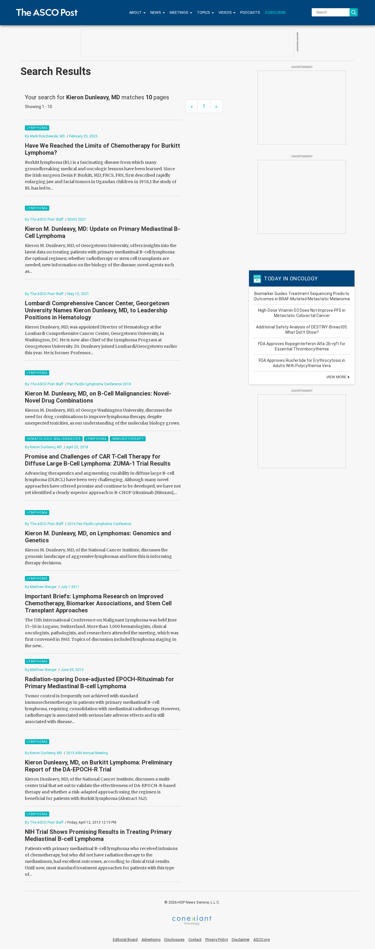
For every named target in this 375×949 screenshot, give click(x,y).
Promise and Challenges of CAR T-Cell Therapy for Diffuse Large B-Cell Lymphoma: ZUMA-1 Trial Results (98, 460)
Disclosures (174, 939)
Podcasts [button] (250, 12)
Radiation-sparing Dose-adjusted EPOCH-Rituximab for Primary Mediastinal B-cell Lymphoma (99, 683)
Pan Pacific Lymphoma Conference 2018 (99, 384)
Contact (195, 939)
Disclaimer (241, 939)
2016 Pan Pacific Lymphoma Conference (99, 524)
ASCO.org (261, 939)
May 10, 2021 (78, 294)
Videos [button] (226, 12)
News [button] (156, 12)
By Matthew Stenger (41, 587)
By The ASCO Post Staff (44, 219)
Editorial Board (125, 939)
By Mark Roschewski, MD (45, 136)
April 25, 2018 (77, 447)
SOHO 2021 (76, 219)
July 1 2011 (70, 587)
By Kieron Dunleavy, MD (43, 447)
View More (336, 377)
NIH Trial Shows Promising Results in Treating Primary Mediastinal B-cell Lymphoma (98, 835)
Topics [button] (204, 12)
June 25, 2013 (72, 670)
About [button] (136, 12)
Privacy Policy (216, 939)
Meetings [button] (179, 12)
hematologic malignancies (54, 439)
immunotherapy (128, 439)
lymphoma (37, 128)
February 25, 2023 (83, 136)
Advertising (151, 939)
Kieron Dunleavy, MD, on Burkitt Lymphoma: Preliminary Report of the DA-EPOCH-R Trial (98, 766)
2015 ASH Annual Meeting (87, 753)
